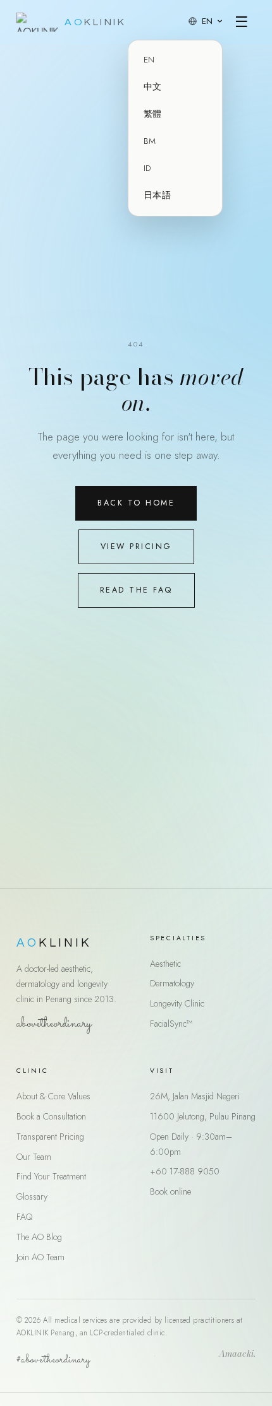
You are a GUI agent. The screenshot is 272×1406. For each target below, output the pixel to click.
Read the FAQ (136, 590)
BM (150, 141)
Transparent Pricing (50, 1136)
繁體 (153, 114)
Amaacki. (237, 1355)
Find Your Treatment (51, 1176)
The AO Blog (39, 1237)
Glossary (31, 1196)
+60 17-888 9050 (184, 1171)
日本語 (157, 195)
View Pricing (136, 546)
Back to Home (136, 503)
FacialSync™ (171, 1023)
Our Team (33, 1156)
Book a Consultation (51, 1116)
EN (149, 60)
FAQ (24, 1216)
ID (147, 168)
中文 (153, 87)
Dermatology (172, 983)
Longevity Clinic (177, 1003)
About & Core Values (53, 1096)
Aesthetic (165, 963)
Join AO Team (40, 1257)
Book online (170, 1191)
